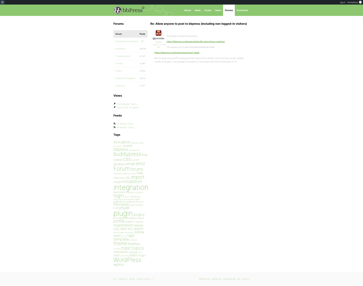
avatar (127, 146)
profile (118, 221)
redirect (130, 221)
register (139, 221)
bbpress (120, 149)
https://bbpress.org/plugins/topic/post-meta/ (177, 52)
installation (132, 181)
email (130, 163)
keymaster (119, 192)
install (117, 182)
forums (136, 169)
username (124, 256)
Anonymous (118, 146)
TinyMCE (117, 249)
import (138, 177)
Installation (120, 48)
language (129, 192)
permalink (140, 202)
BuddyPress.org (229, 279)
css (127, 159)
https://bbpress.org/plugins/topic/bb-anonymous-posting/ (196, 41)
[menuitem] (2, 2)
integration (130, 187)
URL (140, 252)
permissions (137, 204)
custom (135, 160)
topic (126, 248)
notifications (129, 199)
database (119, 164)
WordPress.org (204, 279)
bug (144, 154)
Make (198, 10)
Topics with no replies (127, 107)
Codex (207, 10)
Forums (229, 10)
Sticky (124, 236)
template (121, 239)
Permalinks (121, 204)
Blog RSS (246, 279)
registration (123, 225)
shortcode (118, 232)
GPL (115, 279)
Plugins (119, 71)
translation (120, 252)
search (138, 229)
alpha (141, 143)
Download (242, 10)
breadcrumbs (134, 150)
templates (134, 240)
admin (126, 142)
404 (116, 142)
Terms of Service (143, 279)
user (116, 255)
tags (131, 235)
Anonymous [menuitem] (352, 2)
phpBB (124, 208)
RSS (130, 229)
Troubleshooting (123, 56)
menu (127, 196)
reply (116, 229)
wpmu (118, 264)
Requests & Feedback (125, 78)
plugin (123, 213)
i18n (127, 177)
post (115, 218)
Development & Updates (127, 41)
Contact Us (123, 279)
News (218, 10)
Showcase (120, 85)
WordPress (127, 259)
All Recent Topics (125, 127)
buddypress (127, 154)
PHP (115, 208)
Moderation (135, 196)
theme (120, 243)
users (133, 255)
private (130, 218)
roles (123, 229)
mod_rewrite (118, 199)
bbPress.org (128, 10)
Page (137, 199)
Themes (119, 63)
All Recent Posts (124, 123)
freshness (117, 173)
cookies (118, 159)
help (140, 173)
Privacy (132, 279)
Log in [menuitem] (342, 2)
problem (139, 218)
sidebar (139, 232)
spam (117, 235)
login (118, 195)
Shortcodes (128, 232)
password (130, 201)
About (187, 10)
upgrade (133, 252)
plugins (138, 214)
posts (122, 218)
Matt (239, 279)
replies (138, 225)
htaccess (119, 177)
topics (138, 248)
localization (138, 192)
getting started (129, 173)
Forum (121, 168)
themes (134, 244)
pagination (119, 201)
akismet (135, 143)
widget (142, 255)
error (140, 163)
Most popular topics (126, 103)
